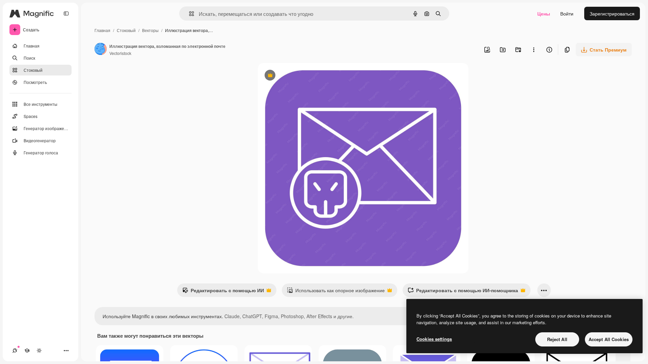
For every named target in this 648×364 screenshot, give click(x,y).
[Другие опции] (533, 49)
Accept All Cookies (609, 339)
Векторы (150, 30)
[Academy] (27, 350)
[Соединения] (14, 350)
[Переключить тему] (39, 350)
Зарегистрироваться (612, 13)
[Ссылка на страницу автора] (100, 49)
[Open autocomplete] (189, 13)
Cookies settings (434, 339)
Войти (566, 13)
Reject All (557, 339)
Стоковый (126, 30)
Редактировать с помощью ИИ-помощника (463, 292)
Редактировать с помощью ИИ (223, 292)
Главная (102, 30)
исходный (303, 76)
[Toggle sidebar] (66, 13)
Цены (543, 13)
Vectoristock (120, 53)
